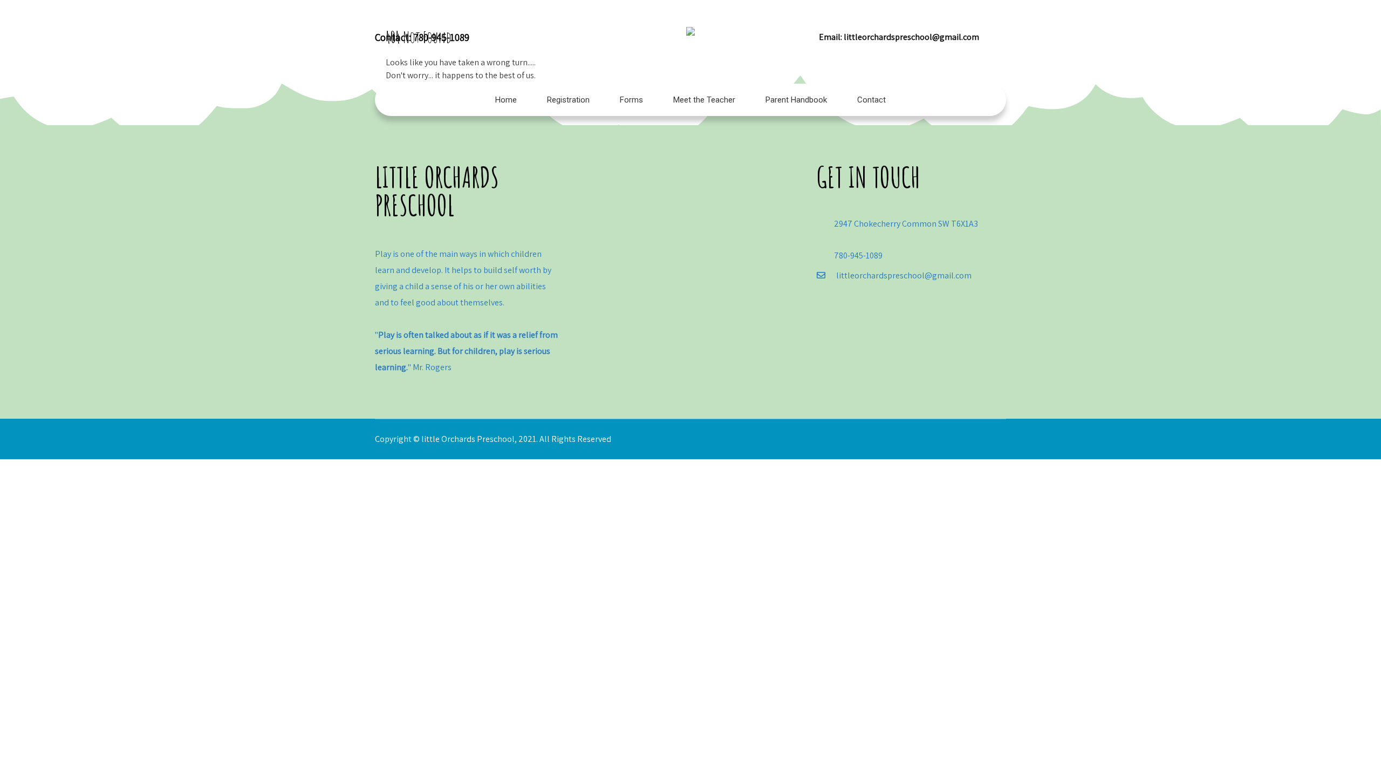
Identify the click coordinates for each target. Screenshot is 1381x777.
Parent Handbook (796, 100)
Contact (871, 100)
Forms (631, 100)
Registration (568, 100)
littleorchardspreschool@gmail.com (911, 37)
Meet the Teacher (704, 100)
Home (506, 100)
